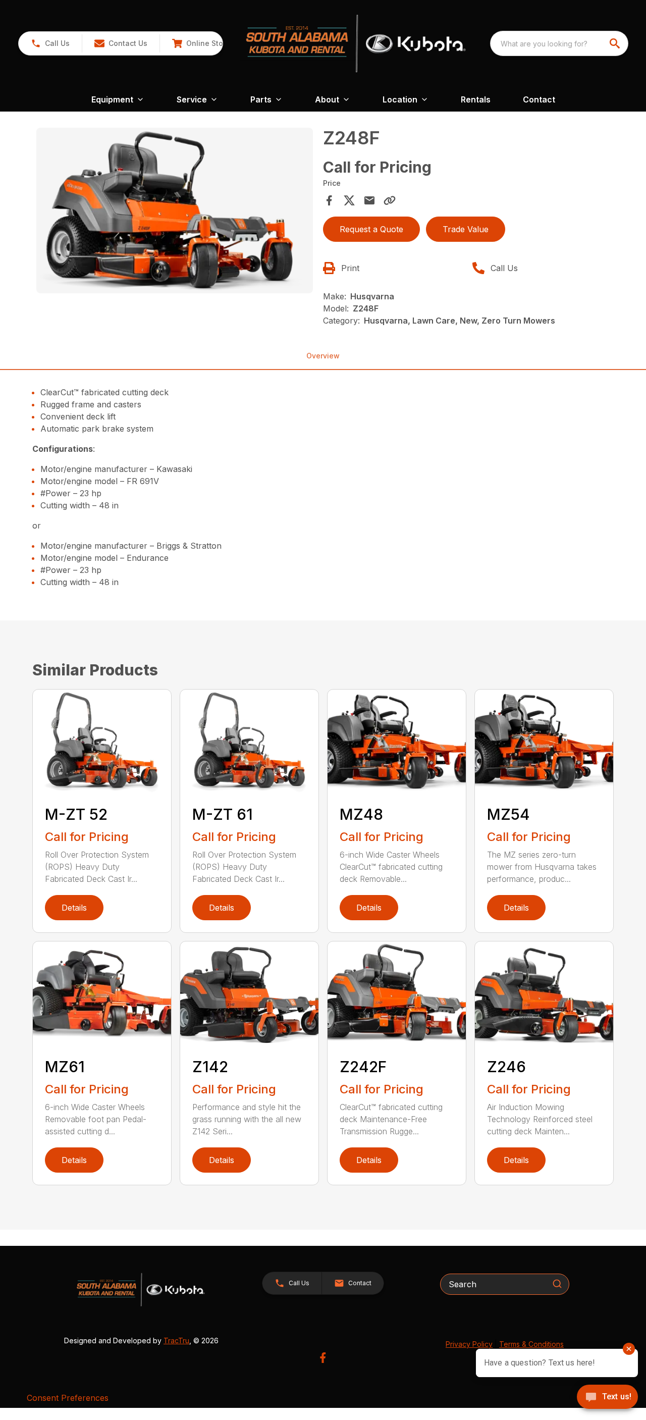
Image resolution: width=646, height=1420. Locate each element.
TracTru (176, 1340)
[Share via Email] (369, 200)
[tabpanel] (174, 212)
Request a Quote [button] (371, 229)
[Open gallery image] (174, 211)
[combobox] (559, 43)
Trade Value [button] (466, 229)
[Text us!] (607, 1398)
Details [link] (74, 908)
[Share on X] (349, 200)
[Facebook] (322, 1357)
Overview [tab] (323, 355)
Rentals (476, 99)
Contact (539, 99)
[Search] (557, 1284)
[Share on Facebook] (329, 200)
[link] (200, 43)
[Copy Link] (390, 200)
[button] (50, 43)
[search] (616, 43)
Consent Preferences (68, 1398)
